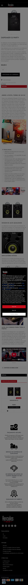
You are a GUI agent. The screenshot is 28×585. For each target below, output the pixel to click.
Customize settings (14, 314)
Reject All (14, 310)
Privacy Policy (11, 284)
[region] (14, 292)
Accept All (14, 306)
